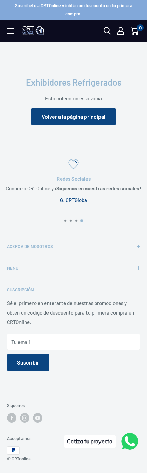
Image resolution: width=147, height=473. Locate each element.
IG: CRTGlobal (73, 200)
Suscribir (28, 362)
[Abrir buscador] (107, 31)
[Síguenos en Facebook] (11, 418)
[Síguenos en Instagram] (24, 418)
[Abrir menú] (10, 31)
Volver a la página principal (73, 116)
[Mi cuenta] (120, 31)
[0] (134, 31)
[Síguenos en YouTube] (37, 418)
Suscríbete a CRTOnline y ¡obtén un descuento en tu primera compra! (73, 9)
